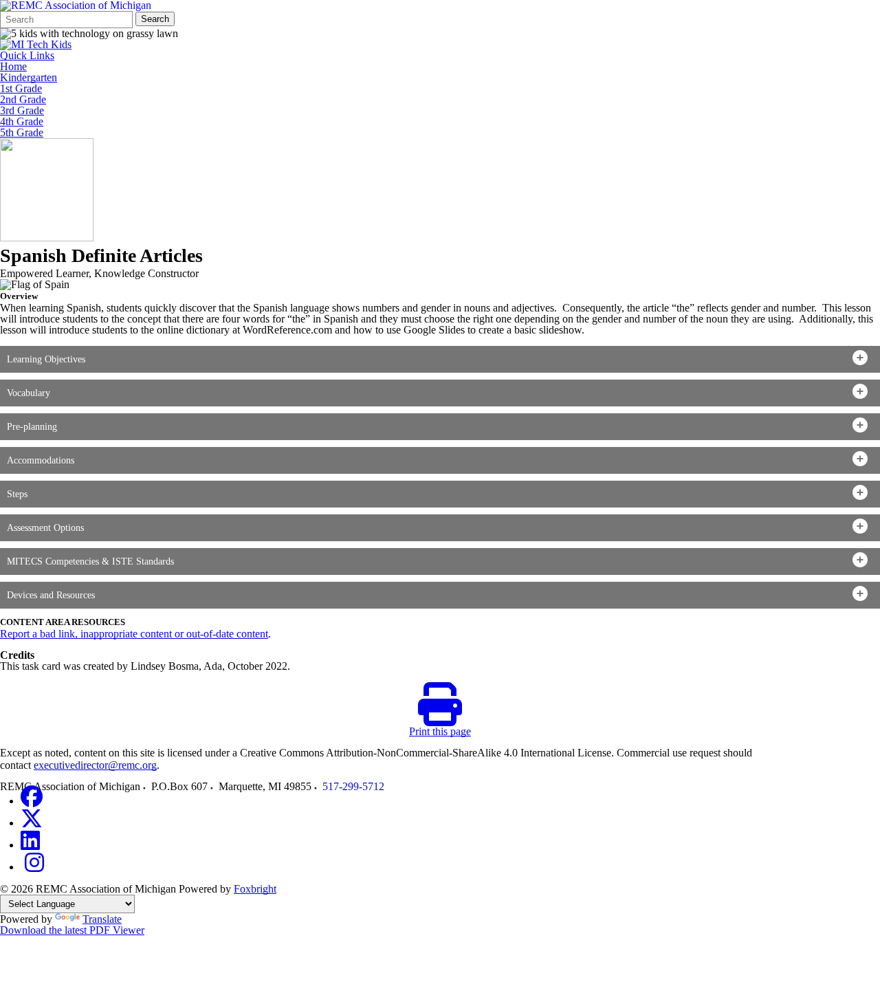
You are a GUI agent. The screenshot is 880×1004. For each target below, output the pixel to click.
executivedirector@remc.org (95, 765)
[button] (440, 359)
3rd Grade (22, 110)
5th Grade (21, 132)
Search (155, 19)
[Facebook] (32, 801)
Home (13, 66)
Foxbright (255, 889)
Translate (102, 919)
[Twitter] (32, 823)
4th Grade (21, 121)
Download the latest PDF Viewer (72, 930)
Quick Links (27, 55)
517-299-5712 (353, 786)
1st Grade (21, 88)
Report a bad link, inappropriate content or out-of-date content (134, 634)
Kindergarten (28, 77)
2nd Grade (23, 99)
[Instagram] (34, 867)
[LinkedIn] (30, 845)
